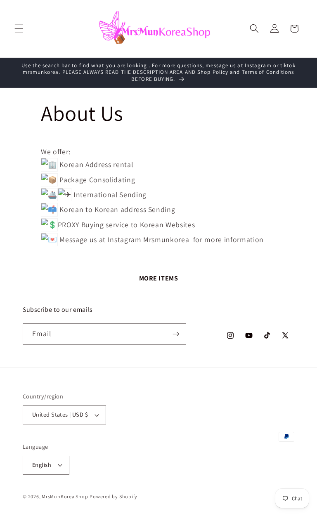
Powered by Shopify (113, 496)
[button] (19, 28)
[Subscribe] (176, 334)
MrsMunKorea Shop (65, 496)
